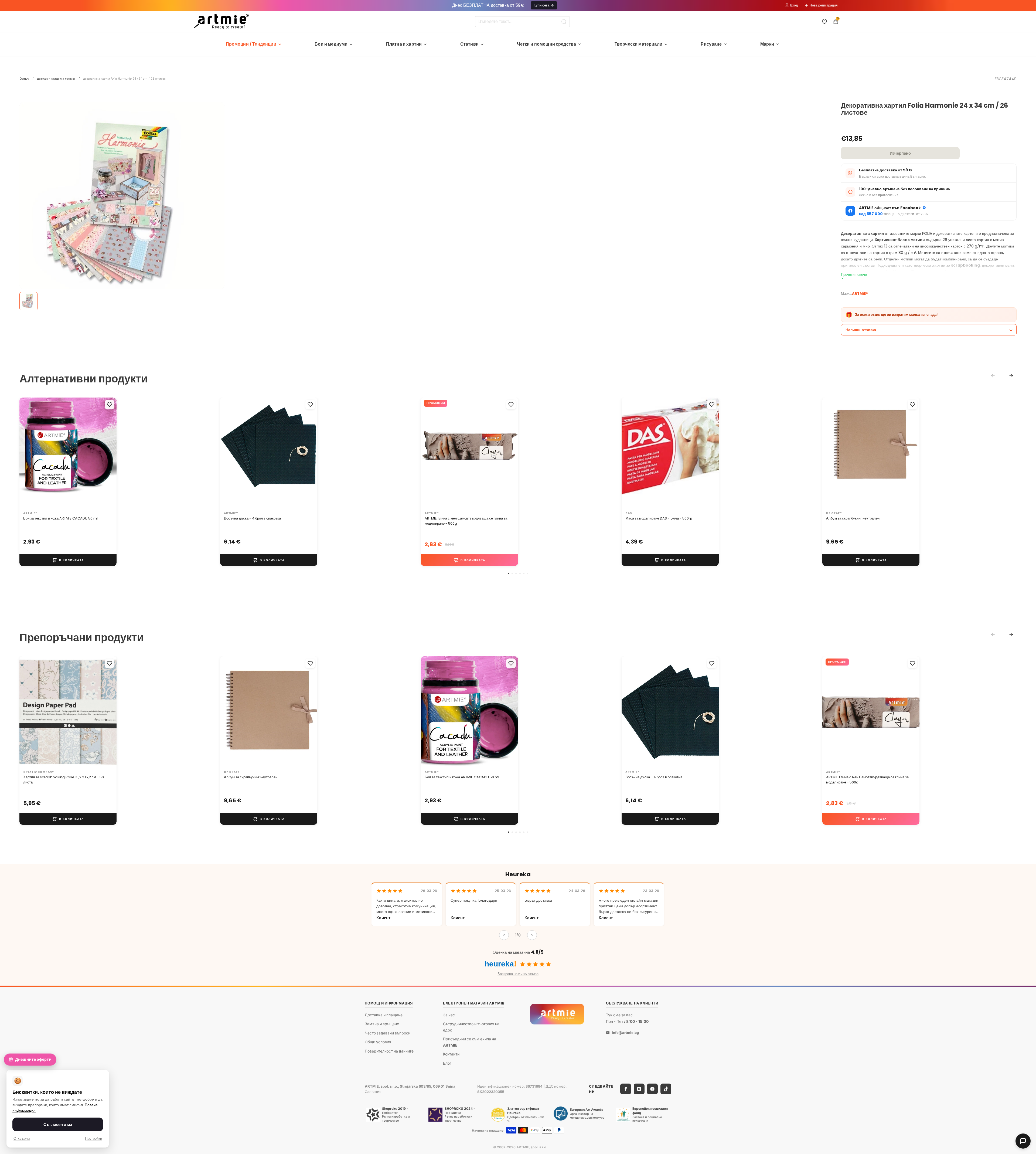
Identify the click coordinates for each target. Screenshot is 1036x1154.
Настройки (93, 1138)
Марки (767, 44)
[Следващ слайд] (107, 453)
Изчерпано (900, 153)
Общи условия (378, 1042)
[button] (508, 573)
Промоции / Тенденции (251, 44)
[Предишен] (504, 935)
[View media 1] (28, 301)
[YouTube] (652, 1089)
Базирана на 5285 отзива (518, 973)
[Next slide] (1011, 375)
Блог (447, 1063)
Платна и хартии (404, 44)
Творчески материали (638, 44)
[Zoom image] (121, 204)
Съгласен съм (57, 1124)
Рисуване (711, 44)
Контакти (451, 1054)
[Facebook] (625, 1089)
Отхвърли (21, 1138)
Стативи (469, 44)
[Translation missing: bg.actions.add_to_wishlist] (109, 404)
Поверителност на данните (389, 1051)
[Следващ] (532, 935)
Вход (794, 5)
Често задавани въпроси (387, 1033)
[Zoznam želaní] (824, 21)
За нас (449, 1014)
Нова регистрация (824, 5)
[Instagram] (639, 1089)
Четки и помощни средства (546, 44)
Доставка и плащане (384, 1014)
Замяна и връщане (382, 1023)
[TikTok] (665, 1089)
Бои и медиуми (331, 44)
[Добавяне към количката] (68, 560)
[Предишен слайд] (29, 453)
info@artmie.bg (625, 1032)
